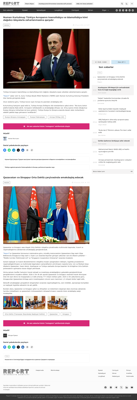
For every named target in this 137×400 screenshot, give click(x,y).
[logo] (11, 4)
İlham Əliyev (29, 4)
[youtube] (133, 10)
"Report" (6, 253)
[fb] (117, 10)
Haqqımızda (40, 370)
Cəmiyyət (115, 370)
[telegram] (123, 10)
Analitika (129, 373)
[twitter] (126, 10)
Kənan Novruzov (13, 138)
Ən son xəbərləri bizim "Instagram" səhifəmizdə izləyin (48, 126)
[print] (27, 150)
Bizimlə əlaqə (55, 370)
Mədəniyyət (116, 376)
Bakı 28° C (122, 62)
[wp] (9, 150)
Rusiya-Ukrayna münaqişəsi (15, 117)
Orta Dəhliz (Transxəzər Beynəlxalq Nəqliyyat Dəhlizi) (25, 314)
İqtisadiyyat (102, 373)
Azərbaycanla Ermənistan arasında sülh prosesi (55, 4)
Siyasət (100, 370)
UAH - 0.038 (102, 62)
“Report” (6, 96)
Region (6, 25)
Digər (104, 10)
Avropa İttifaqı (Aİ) (57, 117)
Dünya (128, 370)
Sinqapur (66, 314)
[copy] (31, 150)
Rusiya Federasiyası (37, 117)
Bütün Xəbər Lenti (99, 171)
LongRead (101, 376)
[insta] (120, 10)
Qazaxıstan (54, 314)
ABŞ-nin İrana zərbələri (84, 4)
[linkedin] (130, 10)
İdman (114, 373)
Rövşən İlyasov (13, 335)
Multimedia (130, 376)
